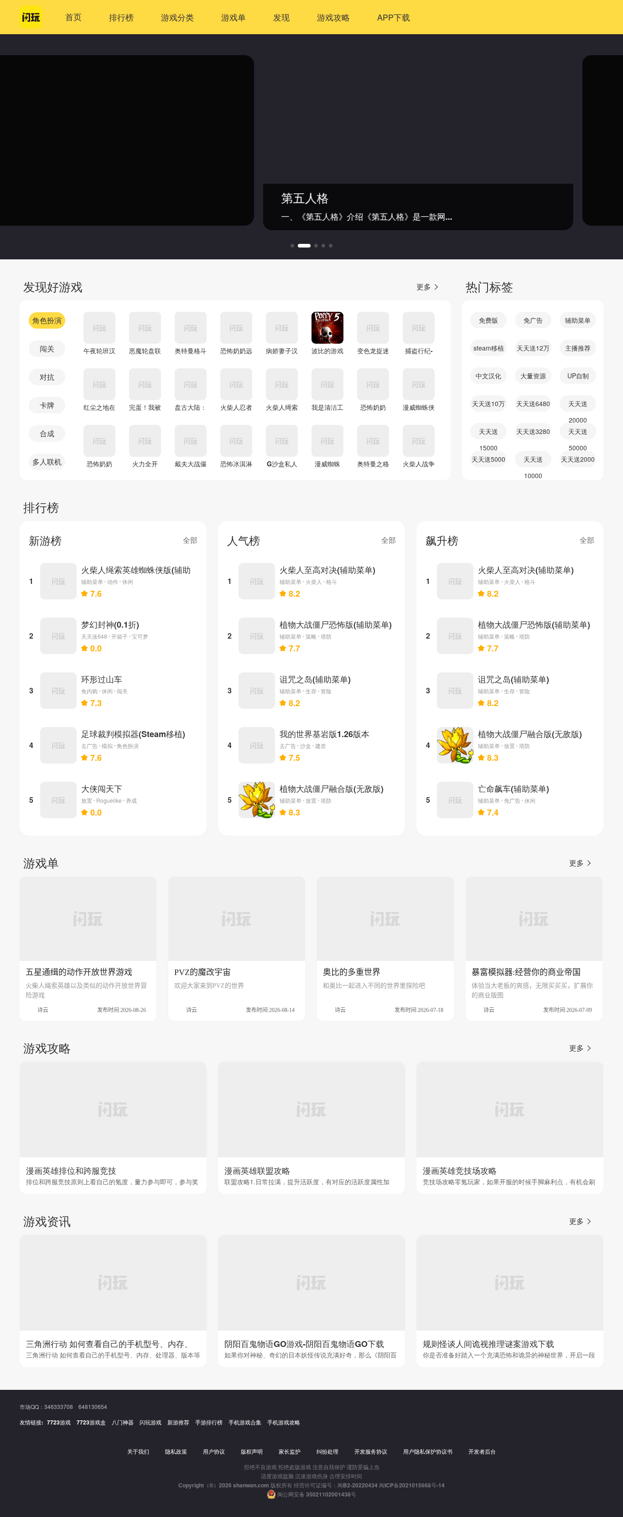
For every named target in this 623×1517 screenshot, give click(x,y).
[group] (311, 140)
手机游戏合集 (244, 1422)
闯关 (47, 348)
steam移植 (488, 347)
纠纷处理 (327, 1451)
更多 (423, 286)
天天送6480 (533, 403)
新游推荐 (178, 1422)
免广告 (533, 320)
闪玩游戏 (150, 1422)
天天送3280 (533, 431)
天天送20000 (577, 405)
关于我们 (138, 1451)
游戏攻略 (333, 17)
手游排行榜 (209, 1422)
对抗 (47, 377)
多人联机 (47, 461)
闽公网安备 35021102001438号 (316, 1494)
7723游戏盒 (91, 1422)
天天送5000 (488, 459)
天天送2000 (578, 459)
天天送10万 (488, 403)
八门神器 (123, 1422)
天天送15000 (488, 433)
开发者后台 (482, 1451)
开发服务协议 (370, 1451)
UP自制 (578, 375)
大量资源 (533, 375)
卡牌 (47, 405)
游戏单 (233, 17)
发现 (281, 17)
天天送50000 (577, 433)
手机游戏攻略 (283, 1422)
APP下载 (393, 17)
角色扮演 (47, 320)
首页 (73, 17)
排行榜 (121, 17)
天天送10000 (533, 460)
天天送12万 (533, 347)
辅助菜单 (578, 320)
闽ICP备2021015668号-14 (412, 1485)
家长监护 (290, 1451)
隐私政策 (176, 1451)
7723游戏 (59, 1422)
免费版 (488, 320)
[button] (292, 246)
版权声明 (252, 1451)
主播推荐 (578, 347)
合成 (47, 433)
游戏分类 (177, 17)
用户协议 (214, 1451)
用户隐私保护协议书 (427, 1451)
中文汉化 (488, 375)
